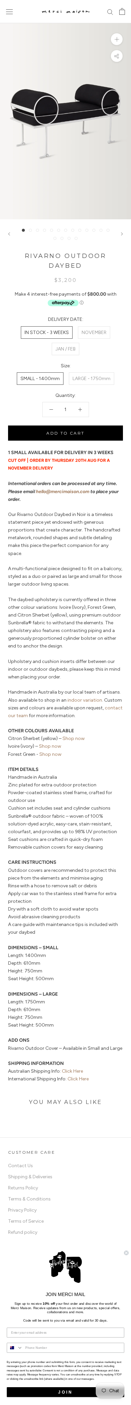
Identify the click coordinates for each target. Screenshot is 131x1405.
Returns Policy (23, 1188)
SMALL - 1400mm (40, 378)
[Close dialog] (126, 1253)
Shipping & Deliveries (30, 1177)
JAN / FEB (65, 349)
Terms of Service (26, 1221)
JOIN (65, 1392)
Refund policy (22, 1232)
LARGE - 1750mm (92, 378)
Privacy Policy (22, 1210)
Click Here (72, 1071)
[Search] (110, 11)
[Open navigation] (9, 11)
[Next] (122, 233)
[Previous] (9, 233)
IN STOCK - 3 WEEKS (47, 332)
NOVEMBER (94, 332)
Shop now (73, 738)
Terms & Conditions (29, 1199)
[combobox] (15, 1348)
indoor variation (85, 700)
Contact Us (20, 1166)
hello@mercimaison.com (62, 491)
